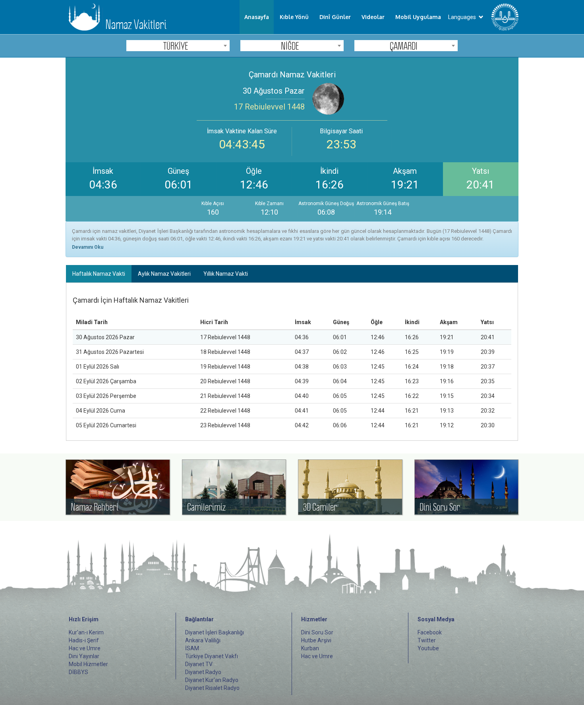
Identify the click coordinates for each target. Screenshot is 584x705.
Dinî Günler (335, 16)
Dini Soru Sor (317, 632)
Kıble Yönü (294, 16)
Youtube (428, 648)
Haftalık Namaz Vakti (98, 274)
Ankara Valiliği (202, 640)
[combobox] (178, 45)
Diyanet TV (199, 664)
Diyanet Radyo (203, 672)
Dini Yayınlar (84, 656)
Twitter (427, 640)
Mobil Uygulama (418, 16)
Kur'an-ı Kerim (86, 632)
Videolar (373, 16)
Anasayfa (256, 16)
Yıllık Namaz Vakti (225, 274)
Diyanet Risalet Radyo (212, 688)
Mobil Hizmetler (88, 664)
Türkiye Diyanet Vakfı (211, 656)
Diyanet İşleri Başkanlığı (214, 632)
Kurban (310, 648)
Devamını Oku (87, 247)
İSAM (192, 648)
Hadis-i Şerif (84, 640)
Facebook (430, 632)
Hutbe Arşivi (316, 640)
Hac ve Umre (85, 648)
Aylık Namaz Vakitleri (164, 274)
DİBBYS (78, 672)
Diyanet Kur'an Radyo (211, 680)
